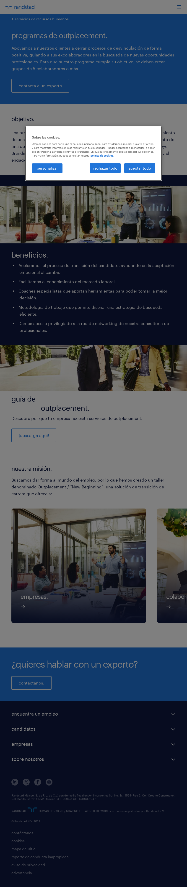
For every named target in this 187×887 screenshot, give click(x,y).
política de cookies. (102, 155)
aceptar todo (140, 168)
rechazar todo (105, 168)
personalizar (47, 168)
